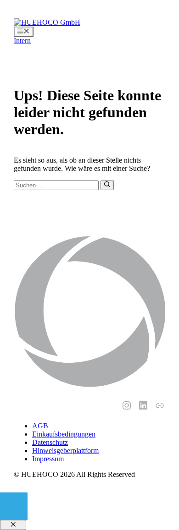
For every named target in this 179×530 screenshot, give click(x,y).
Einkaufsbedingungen (63, 434)
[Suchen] (107, 185)
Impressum (48, 459)
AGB (40, 426)
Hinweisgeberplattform (65, 450)
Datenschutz (50, 442)
